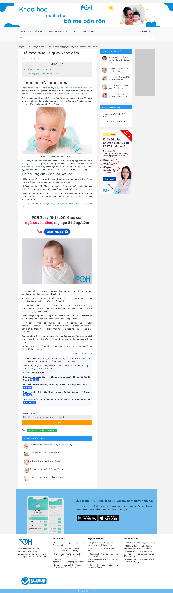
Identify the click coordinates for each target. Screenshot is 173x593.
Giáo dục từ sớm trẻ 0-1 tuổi (114, 115)
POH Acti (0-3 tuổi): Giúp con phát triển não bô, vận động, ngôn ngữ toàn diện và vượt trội (139, 553)
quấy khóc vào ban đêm (66, 88)
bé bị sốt (31, 346)
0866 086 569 (33, 548)
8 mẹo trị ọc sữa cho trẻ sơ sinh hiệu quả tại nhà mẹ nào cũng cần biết (68, 555)
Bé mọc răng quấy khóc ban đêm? (38, 69)
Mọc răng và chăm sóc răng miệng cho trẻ (82, 47)
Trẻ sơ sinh (89, 31)
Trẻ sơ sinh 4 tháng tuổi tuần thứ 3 (43, 430)
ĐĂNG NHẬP (146, 31)
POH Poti (27, 395)
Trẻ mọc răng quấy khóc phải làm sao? (40, 73)
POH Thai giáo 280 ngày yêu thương (139, 543)
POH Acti (27, 387)
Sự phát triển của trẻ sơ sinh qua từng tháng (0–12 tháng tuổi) (102, 544)
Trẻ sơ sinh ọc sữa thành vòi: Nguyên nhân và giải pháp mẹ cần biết (68, 560)
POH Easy (34, 380)
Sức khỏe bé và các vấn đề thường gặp (51, 47)
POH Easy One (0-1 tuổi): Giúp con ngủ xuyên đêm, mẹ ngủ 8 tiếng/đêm (139, 547)
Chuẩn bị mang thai (56, 31)
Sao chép (64, 421)
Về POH (38, 31)
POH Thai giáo (29, 402)
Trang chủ (25, 31)
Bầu (75, 31)
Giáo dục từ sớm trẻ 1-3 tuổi (114, 123)
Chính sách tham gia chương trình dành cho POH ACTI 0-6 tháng (67, 549)
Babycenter (87, 353)
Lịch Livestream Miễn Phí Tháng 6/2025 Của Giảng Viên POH (67, 566)
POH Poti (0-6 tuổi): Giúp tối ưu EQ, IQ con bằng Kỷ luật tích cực (139, 560)
